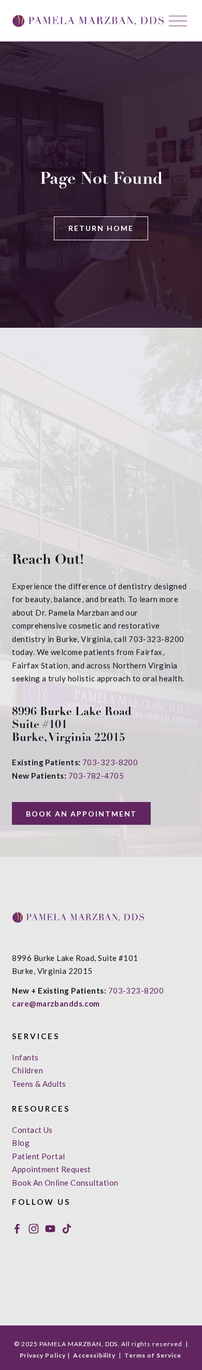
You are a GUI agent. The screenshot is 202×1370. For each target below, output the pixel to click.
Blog (21, 1142)
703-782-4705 (96, 775)
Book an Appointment (81, 813)
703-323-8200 (110, 762)
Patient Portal (38, 1156)
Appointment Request (51, 1169)
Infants (25, 1057)
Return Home (100, 228)
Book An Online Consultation (65, 1182)
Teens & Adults (39, 1083)
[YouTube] (50, 1228)
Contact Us (32, 1129)
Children (27, 1070)
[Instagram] (33, 1228)
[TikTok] (67, 1228)
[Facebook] (17, 1228)
